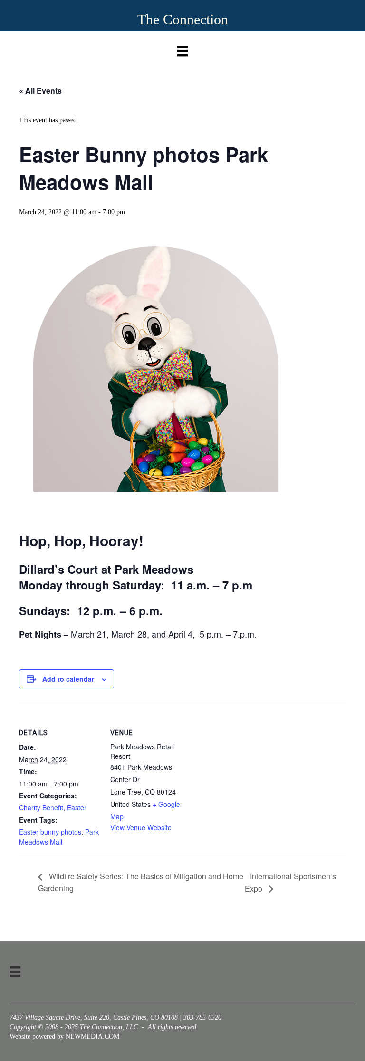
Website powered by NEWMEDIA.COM (64, 1036)
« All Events (40, 90)
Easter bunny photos (50, 831)
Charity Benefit (41, 807)
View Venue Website (141, 827)
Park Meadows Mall (59, 836)
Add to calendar (68, 679)
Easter (76, 807)
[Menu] (182, 49)
